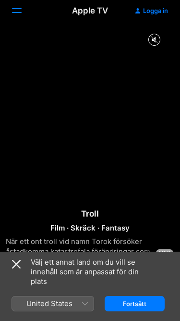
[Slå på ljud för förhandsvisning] (154, 40)
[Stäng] (16, 264)
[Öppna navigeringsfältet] (22, 10)
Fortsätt (134, 304)
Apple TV (90, 10)
